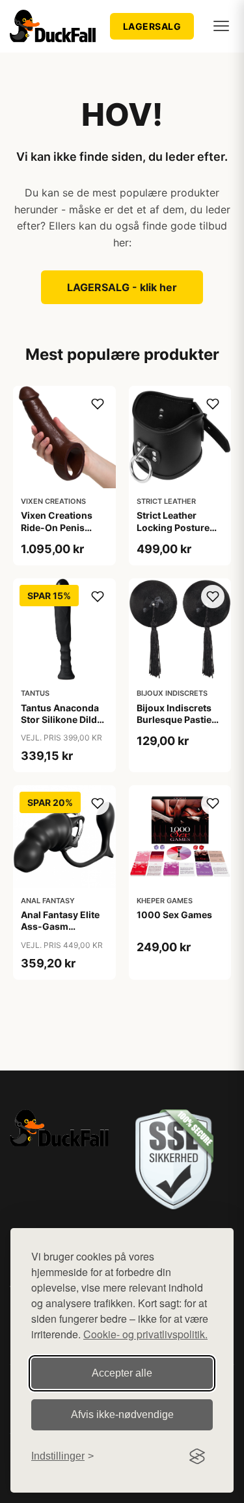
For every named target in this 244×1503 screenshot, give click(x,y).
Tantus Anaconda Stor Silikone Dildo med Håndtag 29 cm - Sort (62, 725)
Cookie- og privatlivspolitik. (145, 1334)
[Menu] (221, 26)
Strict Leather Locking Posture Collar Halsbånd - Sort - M (176, 533)
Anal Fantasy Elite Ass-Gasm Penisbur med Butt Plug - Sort (62, 932)
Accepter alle (122, 1373)
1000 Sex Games (174, 914)
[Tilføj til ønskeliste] (97, 404)
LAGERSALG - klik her (122, 287)
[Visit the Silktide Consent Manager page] (197, 1456)
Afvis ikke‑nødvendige (122, 1414)
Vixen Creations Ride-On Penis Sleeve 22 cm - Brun (56, 533)
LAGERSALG (152, 26)
